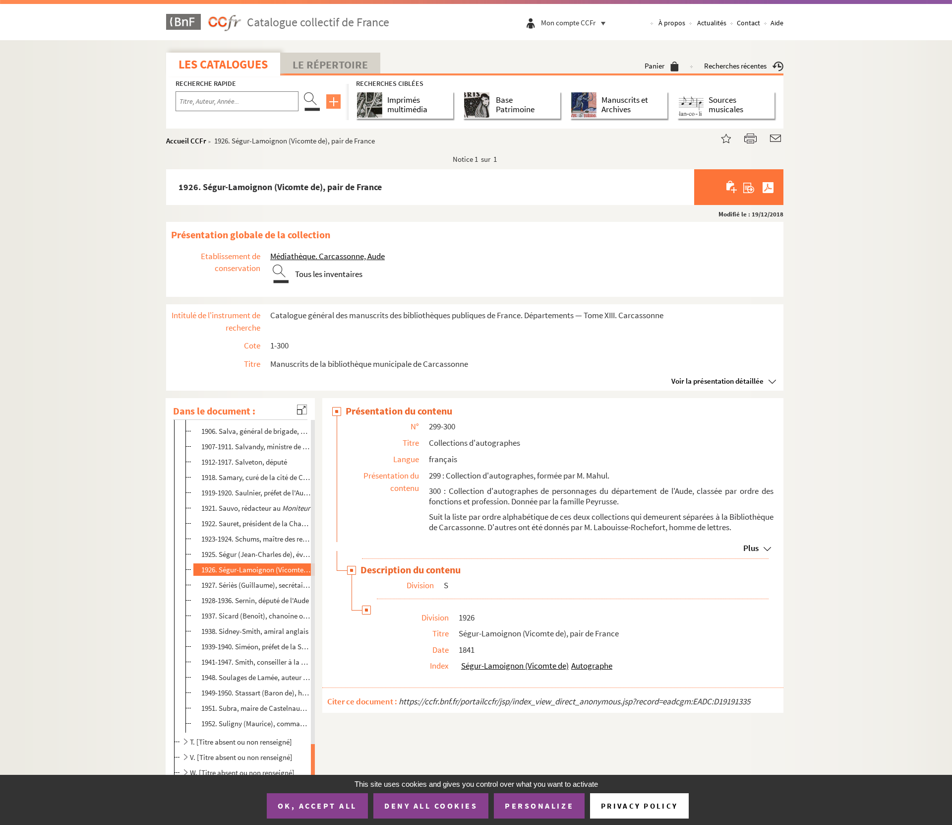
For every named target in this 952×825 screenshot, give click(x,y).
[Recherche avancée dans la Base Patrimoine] (478, 105)
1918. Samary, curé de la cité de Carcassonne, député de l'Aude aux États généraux (256, 477)
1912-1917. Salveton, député (244, 462)
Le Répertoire (330, 64)
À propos (671, 22)
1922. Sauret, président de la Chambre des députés (256, 523)
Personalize (539, 806)
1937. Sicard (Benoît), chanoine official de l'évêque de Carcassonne (256, 615)
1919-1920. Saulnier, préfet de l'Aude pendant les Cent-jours (256, 492)
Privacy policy (639, 806)
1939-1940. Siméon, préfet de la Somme (256, 646)
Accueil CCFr (186, 140)
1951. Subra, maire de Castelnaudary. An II (256, 708)
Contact (748, 22)
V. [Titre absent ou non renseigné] (241, 757)
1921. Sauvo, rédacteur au (255, 508)
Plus (751, 548)
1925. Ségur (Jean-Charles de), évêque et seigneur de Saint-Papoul (256, 554)
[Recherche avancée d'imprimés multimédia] (371, 105)
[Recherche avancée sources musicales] (693, 105)
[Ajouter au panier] (732, 187)
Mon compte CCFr (568, 22)
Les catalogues (223, 64)
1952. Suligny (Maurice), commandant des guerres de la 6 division (256, 723)
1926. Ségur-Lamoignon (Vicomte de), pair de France (256, 569)
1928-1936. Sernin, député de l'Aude (255, 600)
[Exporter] (749, 187)
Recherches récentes (735, 65)
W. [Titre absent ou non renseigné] (242, 772)
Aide (777, 22)
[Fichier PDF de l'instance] (768, 187)
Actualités (711, 22)
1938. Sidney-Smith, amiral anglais (254, 631)
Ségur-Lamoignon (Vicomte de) (515, 665)
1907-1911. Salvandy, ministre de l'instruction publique (256, 446)
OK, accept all (317, 806)
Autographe (591, 665)
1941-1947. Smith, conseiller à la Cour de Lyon (256, 662)
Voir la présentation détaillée (717, 381)
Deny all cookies (430, 806)
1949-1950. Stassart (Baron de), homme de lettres (256, 692)
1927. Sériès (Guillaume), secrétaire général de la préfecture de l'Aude (256, 585)
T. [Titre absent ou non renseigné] (241, 742)
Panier (654, 65)
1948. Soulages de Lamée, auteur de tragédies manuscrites (256, 677)
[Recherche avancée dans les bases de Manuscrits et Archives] (585, 105)
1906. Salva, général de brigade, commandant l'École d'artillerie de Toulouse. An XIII (256, 431)
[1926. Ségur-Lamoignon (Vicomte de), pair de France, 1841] (720, 137)
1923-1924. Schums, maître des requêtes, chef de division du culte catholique (256, 539)
